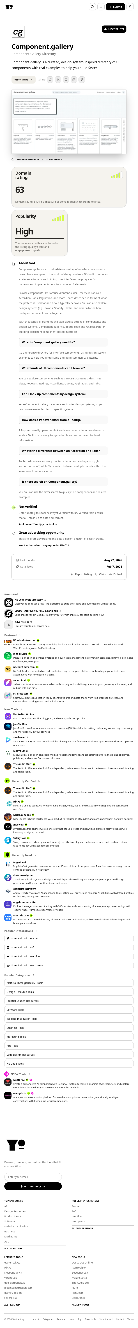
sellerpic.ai (10, 1297)
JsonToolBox (79, 1267)
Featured (61, 1319)
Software (9, 1221)
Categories (48, 1319)
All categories (13, 1248)
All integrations (82, 1228)
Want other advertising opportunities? (43, 545)
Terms (130, 1319)
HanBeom (78, 1292)
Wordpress (78, 1221)
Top (79, 1319)
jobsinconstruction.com (18, 1287)
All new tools (80, 1304)
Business (9, 1231)
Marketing (10, 1236)
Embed (117, 574)
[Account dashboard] (130, 6)
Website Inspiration (16, 1226)
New (72, 1319)
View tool (21, 79)
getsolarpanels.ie (14, 1282)
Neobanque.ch (13, 1272)
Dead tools (90, 1319)
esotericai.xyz (12, 1262)
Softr (75, 1211)
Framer (76, 1206)
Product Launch (13, 1216)
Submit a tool (105, 1319)
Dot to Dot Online (82, 1262)
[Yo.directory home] (9, 6)
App (6, 1241)
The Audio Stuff (81, 1282)
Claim (102, 574)
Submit (117, 6)
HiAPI (7, 1267)
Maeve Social (80, 1277)
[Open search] (92, 6)
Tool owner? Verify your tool (36, 524)
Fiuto (75, 1287)
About (36, 1319)
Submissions (54, 159)
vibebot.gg (10, 1277)
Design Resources (28, 159)
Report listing (83, 574)
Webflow (77, 1216)
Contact (120, 1319)
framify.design (13, 1292)
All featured (12, 1304)
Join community (31, 1186)
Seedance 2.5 (80, 1272)
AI (5, 1206)
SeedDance (78, 1297)
